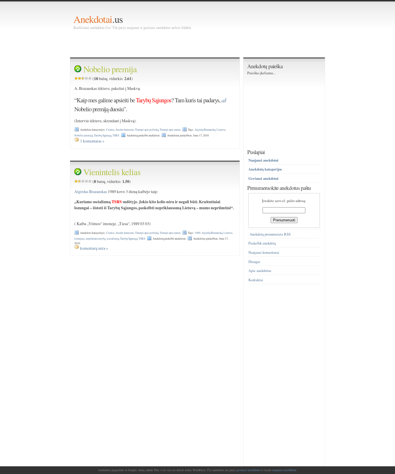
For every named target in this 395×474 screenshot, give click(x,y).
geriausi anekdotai (248, 470)
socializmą (113, 238)
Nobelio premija (110, 69)
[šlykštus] (76, 78)
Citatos (110, 130)
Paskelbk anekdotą (262, 243)
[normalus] (83, 78)
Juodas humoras (125, 130)
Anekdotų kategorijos (265, 169)
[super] (90, 78)
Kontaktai (255, 279)
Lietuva (221, 130)
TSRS (115, 135)
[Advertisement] (178, 43)
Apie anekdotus (259, 270)
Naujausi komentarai (263, 252)
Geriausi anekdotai (263, 178)
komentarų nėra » (94, 248)
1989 (197, 233)
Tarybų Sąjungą (102, 135)
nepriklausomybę (96, 238)
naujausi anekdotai (284, 470)
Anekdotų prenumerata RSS (270, 234)
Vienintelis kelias (112, 172)
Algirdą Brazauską (205, 130)
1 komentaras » (92, 141)
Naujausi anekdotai (263, 160)
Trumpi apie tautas (170, 130)
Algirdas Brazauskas (90, 191)
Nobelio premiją (83, 135)
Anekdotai (92, 19)
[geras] (86, 78)
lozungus (79, 238)
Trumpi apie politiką (146, 130)
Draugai (254, 261)
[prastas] (79, 78)
